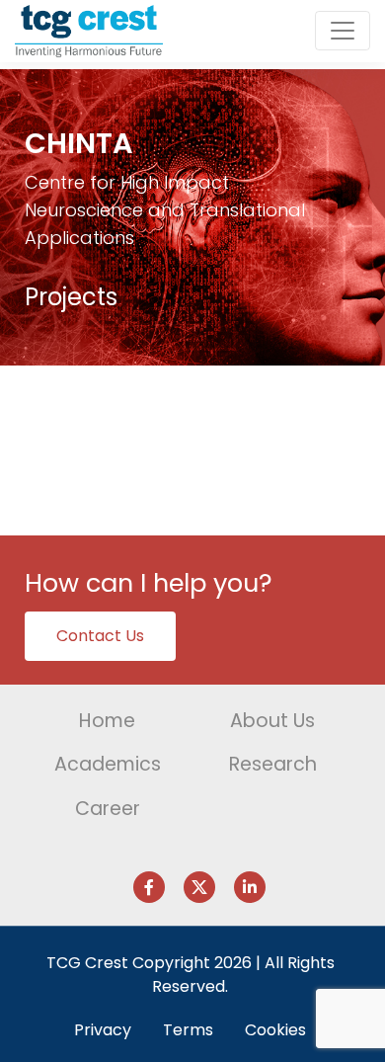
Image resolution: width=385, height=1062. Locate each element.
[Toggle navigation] (342, 30)
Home (107, 720)
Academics (107, 764)
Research (273, 764)
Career (107, 808)
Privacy (102, 1030)
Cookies (275, 1030)
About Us (272, 720)
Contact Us (100, 635)
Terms (188, 1030)
